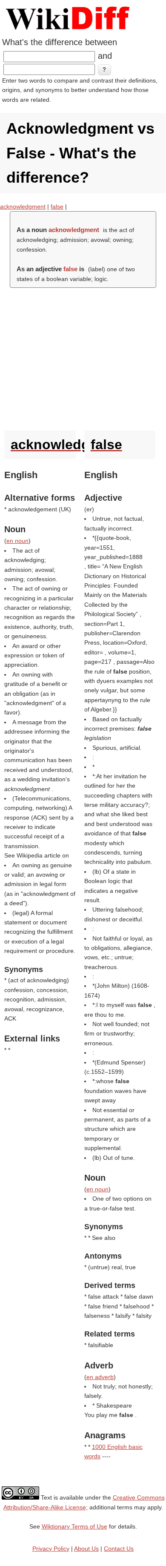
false (57, 206)
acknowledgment (23, 206)
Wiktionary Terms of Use (74, 1526)
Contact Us (119, 1548)
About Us (86, 1548)
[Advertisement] (83, 357)
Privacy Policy (50, 1548)
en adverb (100, 1377)
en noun (17, 540)
